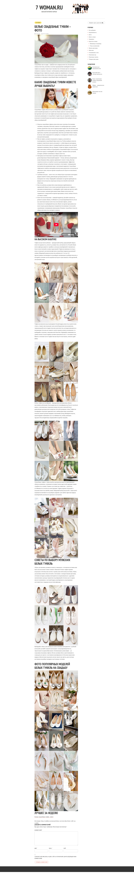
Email (50, 848)
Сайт (65, 848)
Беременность (93, 32)
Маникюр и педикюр (95, 43)
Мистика (91, 50)
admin (47, 33)
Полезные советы (93, 57)
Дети (90, 34)
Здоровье (91, 39)
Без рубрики (38, 22)
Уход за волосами (94, 46)
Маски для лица (93, 48)
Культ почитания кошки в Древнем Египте (97, 80)
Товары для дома (93, 59)
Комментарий (38, 830)
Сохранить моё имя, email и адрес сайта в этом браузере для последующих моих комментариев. (55, 857)
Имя (36, 848)
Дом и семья (92, 37)
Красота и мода (93, 41)
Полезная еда (92, 55)
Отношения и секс (94, 52)
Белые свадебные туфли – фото (44, 817)
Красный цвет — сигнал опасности (97, 73)
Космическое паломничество (96, 67)
